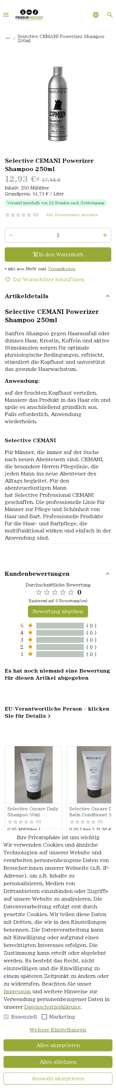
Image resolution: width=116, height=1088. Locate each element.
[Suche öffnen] (110, 15)
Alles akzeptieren (58, 1045)
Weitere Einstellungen (58, 1029)
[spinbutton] (58, 235)
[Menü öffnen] (6, 15)
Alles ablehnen (58, 1061)
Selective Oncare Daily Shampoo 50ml (32, 812)
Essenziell (24, 1016)
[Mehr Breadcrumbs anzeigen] (8, 38)
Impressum (17, 991)
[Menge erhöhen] (105, 235)
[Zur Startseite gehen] (29, 15)
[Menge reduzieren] (11, 235)
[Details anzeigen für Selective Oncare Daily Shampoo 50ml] (33, 774)
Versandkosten (61, 269)
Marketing (62, 1016)
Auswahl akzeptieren (58, 1078)
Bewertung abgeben (58, 611)
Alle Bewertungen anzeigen (72, 214)
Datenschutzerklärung (52, 1007)
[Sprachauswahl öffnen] (96, 15)
